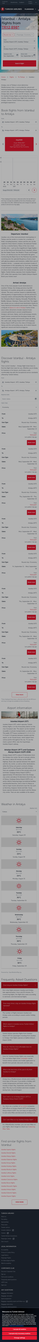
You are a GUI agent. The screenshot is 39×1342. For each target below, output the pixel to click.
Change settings (19, 1338)
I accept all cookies (19, 1329)
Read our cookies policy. (16, 1325)
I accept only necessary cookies (19, 1333)
